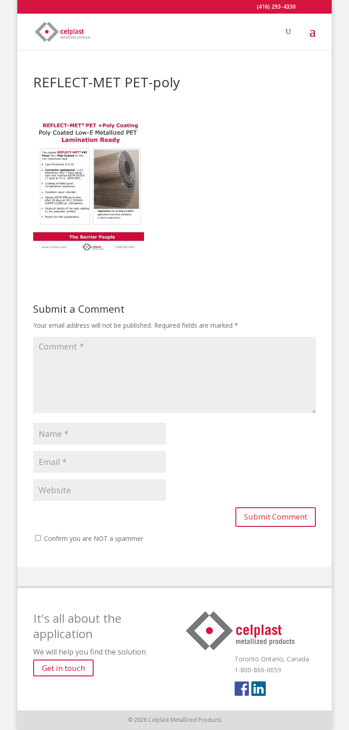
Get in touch (63, 668)
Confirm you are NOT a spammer (92, 538)
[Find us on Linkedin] (258, 688)
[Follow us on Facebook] (241, 688)
